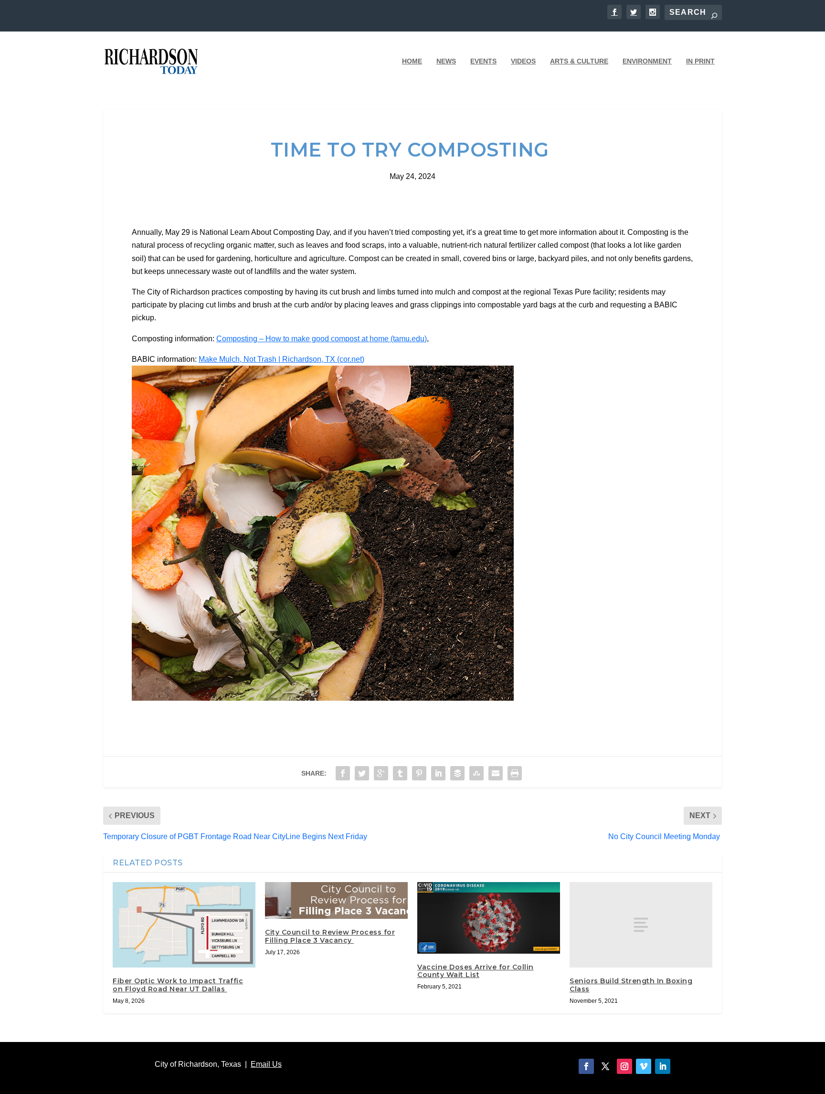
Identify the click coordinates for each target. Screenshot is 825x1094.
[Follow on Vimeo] (643, 1066)
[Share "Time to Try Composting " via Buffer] (457, 773)
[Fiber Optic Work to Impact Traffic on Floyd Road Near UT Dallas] (184, 925)
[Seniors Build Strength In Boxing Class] (641, 925)
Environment (647, 61)
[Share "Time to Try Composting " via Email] (495, 773)
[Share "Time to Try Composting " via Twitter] (361, 773)
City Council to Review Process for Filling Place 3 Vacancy (330, 936)
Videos (523, 61)
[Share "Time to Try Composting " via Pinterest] (419, 773)
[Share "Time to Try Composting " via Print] (514, 773)
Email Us (266, 1064)
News (446, 61)
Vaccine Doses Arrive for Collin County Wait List (475, 971)
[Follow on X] (605, 1066)
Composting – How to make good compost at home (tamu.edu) (321, 339)
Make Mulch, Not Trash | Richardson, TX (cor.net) (281, 359)
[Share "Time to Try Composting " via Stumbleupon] (476, 773)
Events (483, 61)
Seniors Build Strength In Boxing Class (631, 985)
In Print (700, 61)
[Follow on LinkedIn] (662, 1066)
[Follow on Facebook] (586, 1066)
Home (412, 61)
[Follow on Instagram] (624, 1066)
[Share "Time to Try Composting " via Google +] (381, 773)
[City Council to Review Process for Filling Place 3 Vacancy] (336, 900)
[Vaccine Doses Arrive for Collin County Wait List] (488, 918)
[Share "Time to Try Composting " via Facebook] (342, 773)
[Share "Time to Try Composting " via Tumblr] (400, 773)
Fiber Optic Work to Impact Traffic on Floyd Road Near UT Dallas (178, 985)
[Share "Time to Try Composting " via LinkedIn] (438, 773)
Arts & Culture (579, 61)
